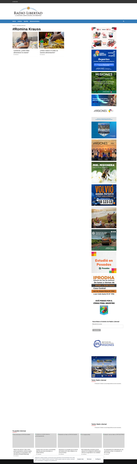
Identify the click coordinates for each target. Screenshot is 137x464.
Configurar (98, 459)
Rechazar (89, 459)
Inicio (14, 21)
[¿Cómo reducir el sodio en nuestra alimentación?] (51, 40)
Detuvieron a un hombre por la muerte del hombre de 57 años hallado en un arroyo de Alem (68, 451)
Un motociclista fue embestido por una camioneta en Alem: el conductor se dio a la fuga (113, 451)
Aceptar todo (80, 459)
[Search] (124, 21)
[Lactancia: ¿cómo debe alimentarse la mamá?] (25, 40)
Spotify (26, 21)
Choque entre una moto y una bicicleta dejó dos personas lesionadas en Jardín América (45, 451)
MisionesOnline (34, 21)
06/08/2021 (17, 54)
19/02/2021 (43, 54)
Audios (20, 21)
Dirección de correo (97, 324)
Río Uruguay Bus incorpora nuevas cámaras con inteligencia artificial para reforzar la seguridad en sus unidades (91, 451)
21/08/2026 (17, 455)
